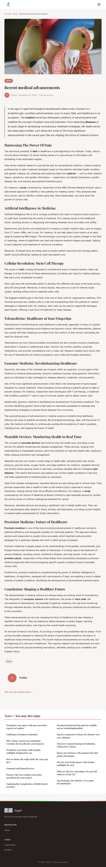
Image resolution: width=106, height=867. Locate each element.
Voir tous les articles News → (19, 692)
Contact (8, 850)
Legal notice (9, 845)
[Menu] (99, 4)
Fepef (17, 810)
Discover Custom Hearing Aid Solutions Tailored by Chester (76, 745)
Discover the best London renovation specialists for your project (24, 776)
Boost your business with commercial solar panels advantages (77, 754)
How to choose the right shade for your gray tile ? (27, 761)
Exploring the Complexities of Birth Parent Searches (26, 785)
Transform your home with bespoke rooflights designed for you (23, 751)
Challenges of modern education (21, 734)
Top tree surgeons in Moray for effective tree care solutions (78, 736)
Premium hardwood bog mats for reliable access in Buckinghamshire (77, 727)
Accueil (7, 14)
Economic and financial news (20, 768)
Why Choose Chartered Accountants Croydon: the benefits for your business (25, 742)
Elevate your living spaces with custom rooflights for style (75, 763)
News (15, 14)
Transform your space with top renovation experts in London (26, 727)
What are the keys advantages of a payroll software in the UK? (77, 773)
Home (7, 830)
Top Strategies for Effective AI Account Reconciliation (75, 782)
